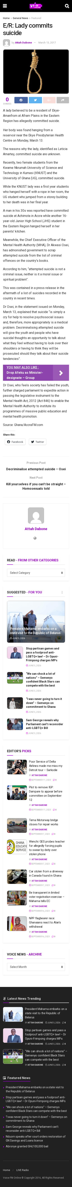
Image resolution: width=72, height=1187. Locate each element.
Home (6, 18)
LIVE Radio (22, 1170)
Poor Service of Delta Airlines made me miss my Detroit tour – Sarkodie (45, 766)
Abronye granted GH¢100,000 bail (27, 1146)
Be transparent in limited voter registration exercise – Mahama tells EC (46, 897)
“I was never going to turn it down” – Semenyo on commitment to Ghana (44, 702)
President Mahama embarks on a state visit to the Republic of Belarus (35, 631)
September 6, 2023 (40, 911)
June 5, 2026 (18, 638)
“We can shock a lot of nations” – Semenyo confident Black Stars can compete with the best (46, 1055)
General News (20, 18)
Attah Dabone (23, 42)
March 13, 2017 (47, 42)
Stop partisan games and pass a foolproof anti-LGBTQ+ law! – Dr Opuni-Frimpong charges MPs (45, 1034)
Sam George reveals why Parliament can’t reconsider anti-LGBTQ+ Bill (44, 724)
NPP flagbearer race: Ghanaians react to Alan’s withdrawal (45, 922)
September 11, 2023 (41, 780)
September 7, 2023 (40, 834)
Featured (36, 18)
